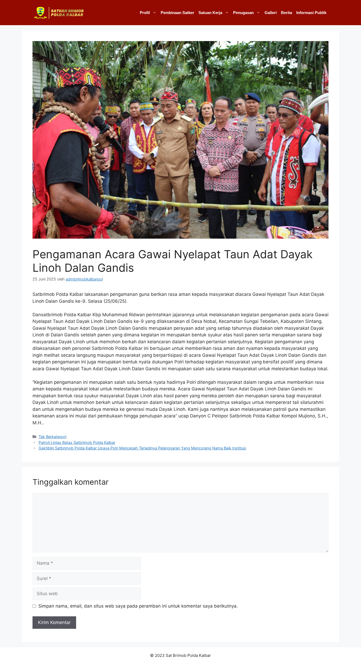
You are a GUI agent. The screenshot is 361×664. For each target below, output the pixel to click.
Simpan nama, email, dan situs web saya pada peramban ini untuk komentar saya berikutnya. (138, 606)
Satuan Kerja (210, 12)
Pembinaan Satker (177, 12)
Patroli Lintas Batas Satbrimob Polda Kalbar (77, 442)
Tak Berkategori (52, 436)
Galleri (271, 12)
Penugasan (243, 12)
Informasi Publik (311, 12)
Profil (145, 12)
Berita (286, 12)
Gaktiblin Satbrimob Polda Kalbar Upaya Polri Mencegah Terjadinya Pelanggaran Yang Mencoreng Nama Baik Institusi (142, 448)
